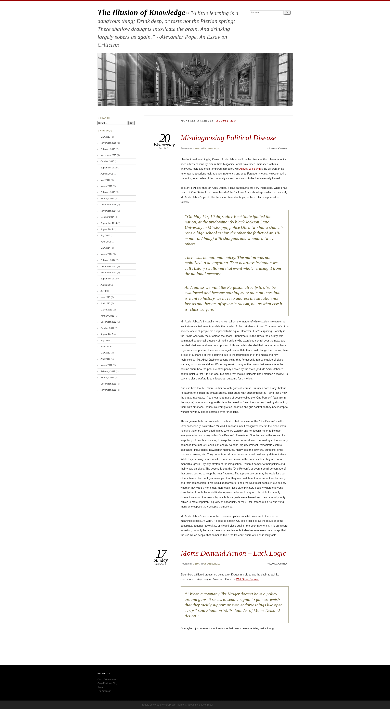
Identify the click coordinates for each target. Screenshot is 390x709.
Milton (196, 148)
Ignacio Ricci (205, 704)
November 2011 (108, 390)
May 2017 (105, 137)
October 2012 (107, 328)
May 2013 (105, 297)
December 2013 (108, 266)
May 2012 (105, 352)
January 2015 (107, 198)
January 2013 (107, 316)
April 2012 (105, 359)
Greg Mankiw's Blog (107, 683)
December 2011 (108, 384)
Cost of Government (108, 679)
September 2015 (109, 167)
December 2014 (108, 204)
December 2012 (108, 322)
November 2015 (108, 155)
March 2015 (106, 186)
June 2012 (106, 346)
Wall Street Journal (247, 579)
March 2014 (106, 254)
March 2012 (106, 365)
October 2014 (107, 217)
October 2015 (107, 161)
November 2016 (108, 143)
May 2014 (105, 248)
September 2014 (109, 223)
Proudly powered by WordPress (158, 704)
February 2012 (108, 371)
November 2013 (108, 272)
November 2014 (108, 211)
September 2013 (109, 278)
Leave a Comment (279, 148)
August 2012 (107, 334)
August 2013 (107, 285)
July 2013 (105, 291)
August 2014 (107, 229)
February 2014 (108, 260)
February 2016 (108, 149)
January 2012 (107, 377)
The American (104, 691)
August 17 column (250, 168)
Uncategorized (211, 148)
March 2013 (106, 309)
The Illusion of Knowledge (141, 12)
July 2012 (105, 340)
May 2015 (105, 180)
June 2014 (106, 241)
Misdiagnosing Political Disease (228, 138)
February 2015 (108, 192)
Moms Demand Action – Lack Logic (233, 553)
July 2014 (105, 235)
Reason (101, 687)
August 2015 (107, 173)
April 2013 (105, 303)
